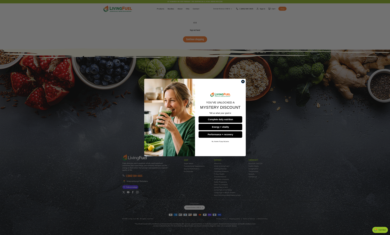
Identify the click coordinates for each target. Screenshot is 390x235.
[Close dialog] (243, 81)
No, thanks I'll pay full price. (220, 141)
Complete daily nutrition (220, 119)
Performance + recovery (220, 134)
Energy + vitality (220, 127)
